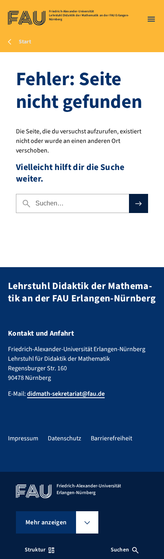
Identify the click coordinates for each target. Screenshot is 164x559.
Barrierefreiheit (111, 438)
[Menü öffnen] (151, 19)
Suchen (120, 550)
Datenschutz (64, 438)
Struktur (35, 550)
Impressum (23, 438)
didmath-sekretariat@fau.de (66, 393)
